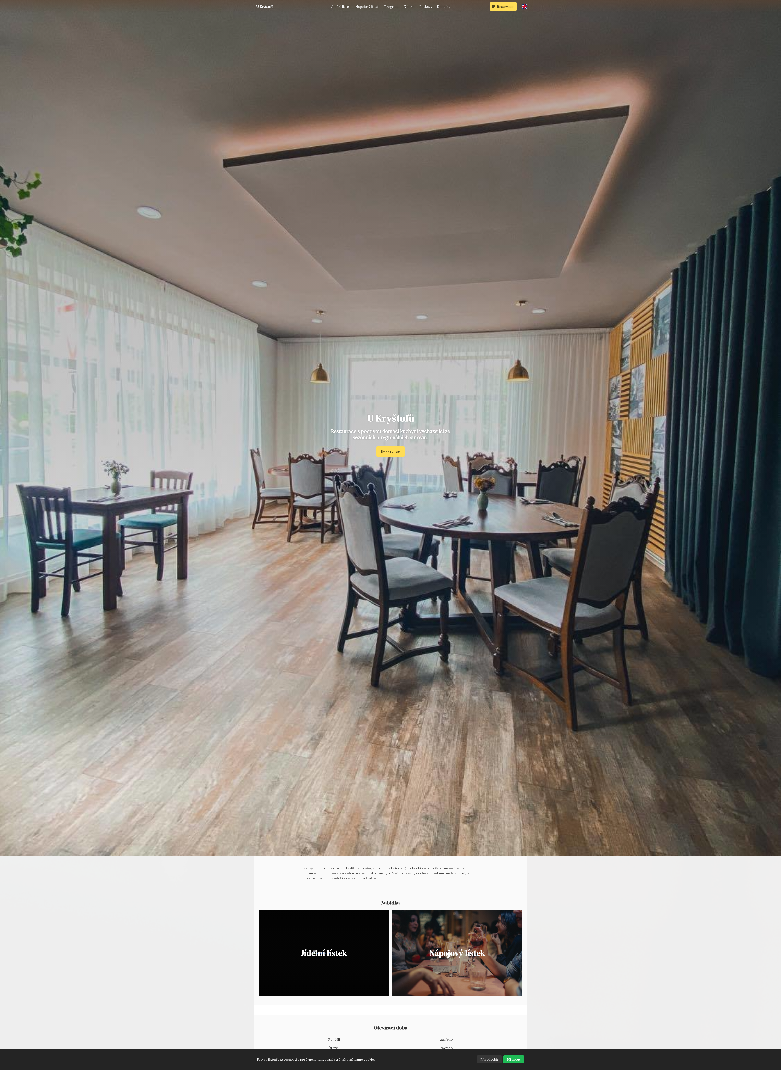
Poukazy (425, 6)
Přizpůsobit (489, 1059)
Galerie (408, 6)
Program (391, 6)
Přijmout (513, 1059)
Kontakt (443, 6)
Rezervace (390, 451)
